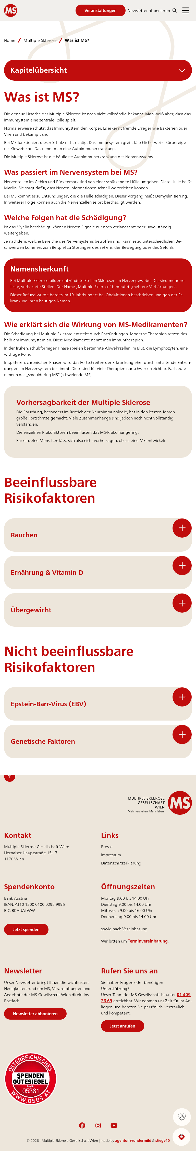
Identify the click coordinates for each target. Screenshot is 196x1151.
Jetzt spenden (26, 929)
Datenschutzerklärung (121, 863)
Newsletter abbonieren (35, 1013)
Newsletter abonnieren (149, 10)
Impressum (111, 854)
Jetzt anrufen (122, 1025)
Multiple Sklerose (40, 40)
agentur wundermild (133, 1140)
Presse (107, 846)
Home (9, 40)
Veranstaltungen (100, 10)
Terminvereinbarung (148, 941)
